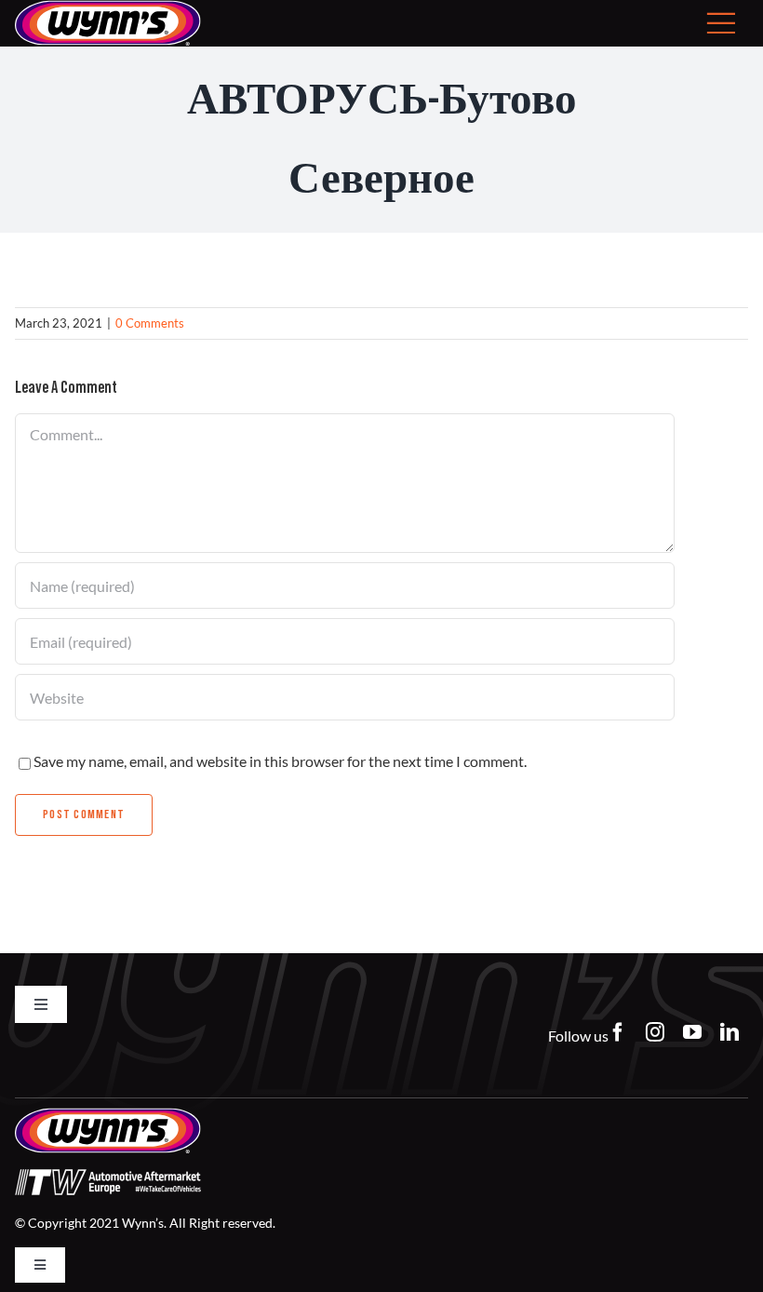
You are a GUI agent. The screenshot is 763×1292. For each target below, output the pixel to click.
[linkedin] (729, 1032)
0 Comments (149, 323)
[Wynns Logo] (108, 1115)
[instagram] (655, 1032)
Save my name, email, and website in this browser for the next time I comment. (280, 761)
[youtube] (692, 1032)
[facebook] (618, 1032)
